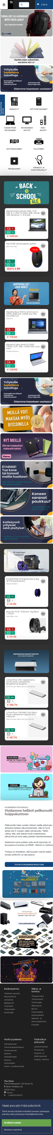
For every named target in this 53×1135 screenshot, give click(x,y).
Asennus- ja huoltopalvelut (38, 169)
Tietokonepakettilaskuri (14, 1047)
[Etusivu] (11, 3)
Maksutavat (36, 1006)
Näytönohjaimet (14, 149)
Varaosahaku (9, 1063)
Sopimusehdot (38, 1015)
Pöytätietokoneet (38, 109)
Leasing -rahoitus (41, 1059)
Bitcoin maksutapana (37, 1010)
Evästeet (35, 1025)
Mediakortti (9, 1003)
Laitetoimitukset (41, 1047)
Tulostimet (38, 149)
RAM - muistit (43, 129)
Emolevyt (14, 109)
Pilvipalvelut (39, 1050)
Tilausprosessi (38, 996)
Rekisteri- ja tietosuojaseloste (39, 1020)
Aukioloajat (9, 1012)
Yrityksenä (8, 1006)
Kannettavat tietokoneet (10, 129)
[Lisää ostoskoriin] (43, 213)
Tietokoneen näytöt (27, 129)
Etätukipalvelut (10, 1044)
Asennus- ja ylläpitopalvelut (40, 1054)
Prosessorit (14, 169)
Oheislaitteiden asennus (10, 1058)
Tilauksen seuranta (12, 993)
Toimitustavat (37, 999)
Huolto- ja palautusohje (14, 1066)
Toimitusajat (37, 1002)
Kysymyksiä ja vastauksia (10, 998)
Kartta (9, 1093)
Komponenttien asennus (10, 1052)
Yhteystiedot (9, 1009)
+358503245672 (14, 1095)
